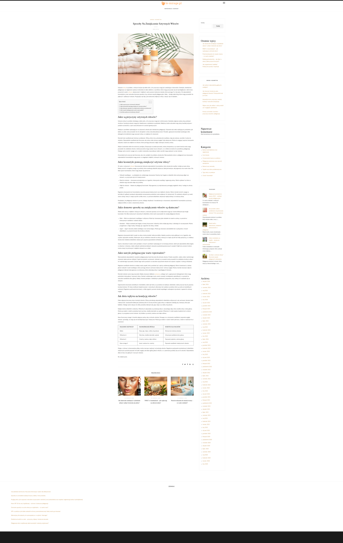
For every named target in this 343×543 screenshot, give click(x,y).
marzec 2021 (206, 424)
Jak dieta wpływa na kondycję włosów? (130, 112)
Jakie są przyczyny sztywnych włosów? (130, 104)
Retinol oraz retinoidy (208, 166)
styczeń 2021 (206, 430)
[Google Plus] (190, 364)
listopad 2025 (206, 308)
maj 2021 (205, 418)
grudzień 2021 (206, 397)
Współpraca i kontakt (172, 8)
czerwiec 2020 (207, 452)
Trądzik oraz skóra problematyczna (212, 169)
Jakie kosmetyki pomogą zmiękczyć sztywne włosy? (133, 106)
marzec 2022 (206, 388)
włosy (124, 87)
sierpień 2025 (206, 318)
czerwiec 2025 (207, 324)
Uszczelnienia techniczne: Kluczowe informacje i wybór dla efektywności (31, 491)
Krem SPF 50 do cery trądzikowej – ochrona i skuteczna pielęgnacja (29, 503)
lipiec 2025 (206, 321)
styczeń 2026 (206, 302)
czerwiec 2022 (207, 378)
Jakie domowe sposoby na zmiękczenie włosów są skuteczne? (135, 108)
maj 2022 (205, 382)
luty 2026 (205, 299)
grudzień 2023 (206, 345)
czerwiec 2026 (207, 287)
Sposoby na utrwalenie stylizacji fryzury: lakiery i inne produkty (28, 495)
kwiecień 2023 (207, 348)
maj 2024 (205, 342)
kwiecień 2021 (207, 421)
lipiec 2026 (206, 284)
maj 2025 (205, 327)
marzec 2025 (206, 333)
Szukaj (202, 22)
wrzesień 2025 (207, 315)
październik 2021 (207, 403)
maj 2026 (205, 290)
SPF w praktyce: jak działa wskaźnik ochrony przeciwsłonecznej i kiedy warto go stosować (35, 511)
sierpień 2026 (206, 281)
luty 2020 (205, 464)
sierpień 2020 (206, 445)
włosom (130, 92)
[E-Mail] (193, 364)
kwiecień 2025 (207, 330)
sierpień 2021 (206, 409)
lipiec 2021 (206, 412)
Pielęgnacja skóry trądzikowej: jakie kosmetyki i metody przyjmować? (30, 523)
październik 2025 (207, 312)
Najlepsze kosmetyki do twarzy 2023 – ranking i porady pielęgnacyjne (215, 196)
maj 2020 (205, 455)
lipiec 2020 (206, 448)
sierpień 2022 (206, 372)
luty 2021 (205, 427)
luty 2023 (205, 354)
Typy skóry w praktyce (209, 172)
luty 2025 (205, 336)
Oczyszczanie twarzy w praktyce (211, 158)
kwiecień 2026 (207, 293)
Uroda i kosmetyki (155, 19)
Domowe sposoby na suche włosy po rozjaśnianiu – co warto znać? (29, 507)
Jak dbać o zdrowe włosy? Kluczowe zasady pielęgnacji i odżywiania (216, 257)
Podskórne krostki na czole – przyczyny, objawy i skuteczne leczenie (29, 519)
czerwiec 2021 (207, 415)
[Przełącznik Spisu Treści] (149, 102)
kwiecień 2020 (207, 458)
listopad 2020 (206, 436)
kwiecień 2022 (207, 385)
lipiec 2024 (206, 339)
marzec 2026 (206, 296)
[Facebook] (182, 364)
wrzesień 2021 (207, 406)
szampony (157, 274)
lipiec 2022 (206, 375)
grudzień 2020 (206, 433)
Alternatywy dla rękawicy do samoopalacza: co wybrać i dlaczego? (29, 515)
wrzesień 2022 (207, 369)
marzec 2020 (206, 461)
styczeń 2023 (206, 357)
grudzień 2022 (206, 360)
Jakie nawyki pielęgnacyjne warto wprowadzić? (132, 110)
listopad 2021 (206, 400)
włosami (132, 166)
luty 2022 (205, 391)
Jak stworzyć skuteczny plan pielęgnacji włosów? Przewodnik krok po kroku (213, 93)
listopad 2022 (206, 363)
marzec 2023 (206, 351)
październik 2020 (207, 439)
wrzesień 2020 (207, 442)
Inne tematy (206, 155)
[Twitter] (185, 364)
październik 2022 (207, 366)
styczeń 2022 (206, 394)
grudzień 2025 (206, 305)
